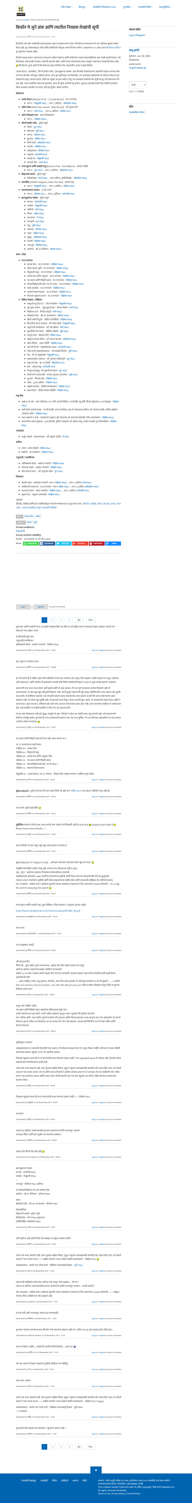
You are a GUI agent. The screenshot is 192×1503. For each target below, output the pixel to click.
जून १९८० (38, 127)
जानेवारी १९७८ (40, 202)
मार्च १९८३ (38, 111)
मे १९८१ (66, 437)
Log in (23, 606)
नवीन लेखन (66, 7)
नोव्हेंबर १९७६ (62, 268)
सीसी (85, 1481)
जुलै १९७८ (36, 225)
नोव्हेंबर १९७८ (40, 241)
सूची (35, 522)
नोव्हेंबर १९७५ (57, 264)
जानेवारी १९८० (83, 491)
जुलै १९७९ (72, 351)
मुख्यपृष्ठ (27, 20)
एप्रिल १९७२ (45, 448)
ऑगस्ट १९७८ (41, 229)
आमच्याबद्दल (132, 1484)
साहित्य (38, 516)
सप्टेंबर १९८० (40, 139)
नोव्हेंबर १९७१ (40, 119)
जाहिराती (64, 1481)
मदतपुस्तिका (164, 7)
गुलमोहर (126, 7)
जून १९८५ (38, 170)
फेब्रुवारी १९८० (53, 355)
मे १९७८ (40, 218)
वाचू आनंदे (20, 531)
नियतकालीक (28, 516)
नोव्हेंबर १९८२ (59, 288)
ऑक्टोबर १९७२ (92, 487)
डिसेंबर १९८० (43, 151)
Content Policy (133, 1494)
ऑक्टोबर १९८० (44, 143)
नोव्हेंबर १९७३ (41, 414)
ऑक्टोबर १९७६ (80, 178)
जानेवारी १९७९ (64, 347)
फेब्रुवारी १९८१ (43, 158)
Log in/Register (137, 35)
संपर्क (141, 1484)
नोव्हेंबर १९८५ (66, 296)
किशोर (29, 522)
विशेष (54, 1481)
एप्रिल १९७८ (39, 214)
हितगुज (82, 7)
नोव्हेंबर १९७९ (68, 276)
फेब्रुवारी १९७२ (65, 304)
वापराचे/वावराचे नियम (107, 1484)
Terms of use (104, 1494)
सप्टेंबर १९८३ (65, 111)
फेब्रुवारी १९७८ (40, 103)
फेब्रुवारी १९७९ (40, 186)
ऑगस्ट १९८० (39, 135)
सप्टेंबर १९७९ (68, 186)
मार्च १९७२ (73, 308)
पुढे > (79, 620)
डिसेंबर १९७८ (41, 245)
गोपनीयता (122, 1484)
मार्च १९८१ (43, 162)
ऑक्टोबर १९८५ (66, 170)
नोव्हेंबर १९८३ (65, 292)
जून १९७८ (40, 221)
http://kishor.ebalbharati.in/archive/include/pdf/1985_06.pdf (48, 911)
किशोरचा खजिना (113, 48)
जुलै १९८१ (73, 375)
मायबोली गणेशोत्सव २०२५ (104, 7)
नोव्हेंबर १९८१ (77, 284)
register (40, 606)
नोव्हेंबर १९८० (40, 147)
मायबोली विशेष (144, 7)
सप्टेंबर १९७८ (38, 233)
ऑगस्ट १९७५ (55, 249)
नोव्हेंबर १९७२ (47, 452)
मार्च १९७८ (39, 210)
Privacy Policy (118, 1494)
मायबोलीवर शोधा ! (137, 112)
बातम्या (75, 1481)
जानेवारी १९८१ (41, 154)
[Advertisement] (68, 576)
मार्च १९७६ (42, 178)
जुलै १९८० (40, 131)
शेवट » (91, 620)
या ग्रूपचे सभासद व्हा (137, 68)
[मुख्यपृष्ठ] (21, 10)
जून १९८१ (63, 371)
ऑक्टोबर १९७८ (70, 103)
